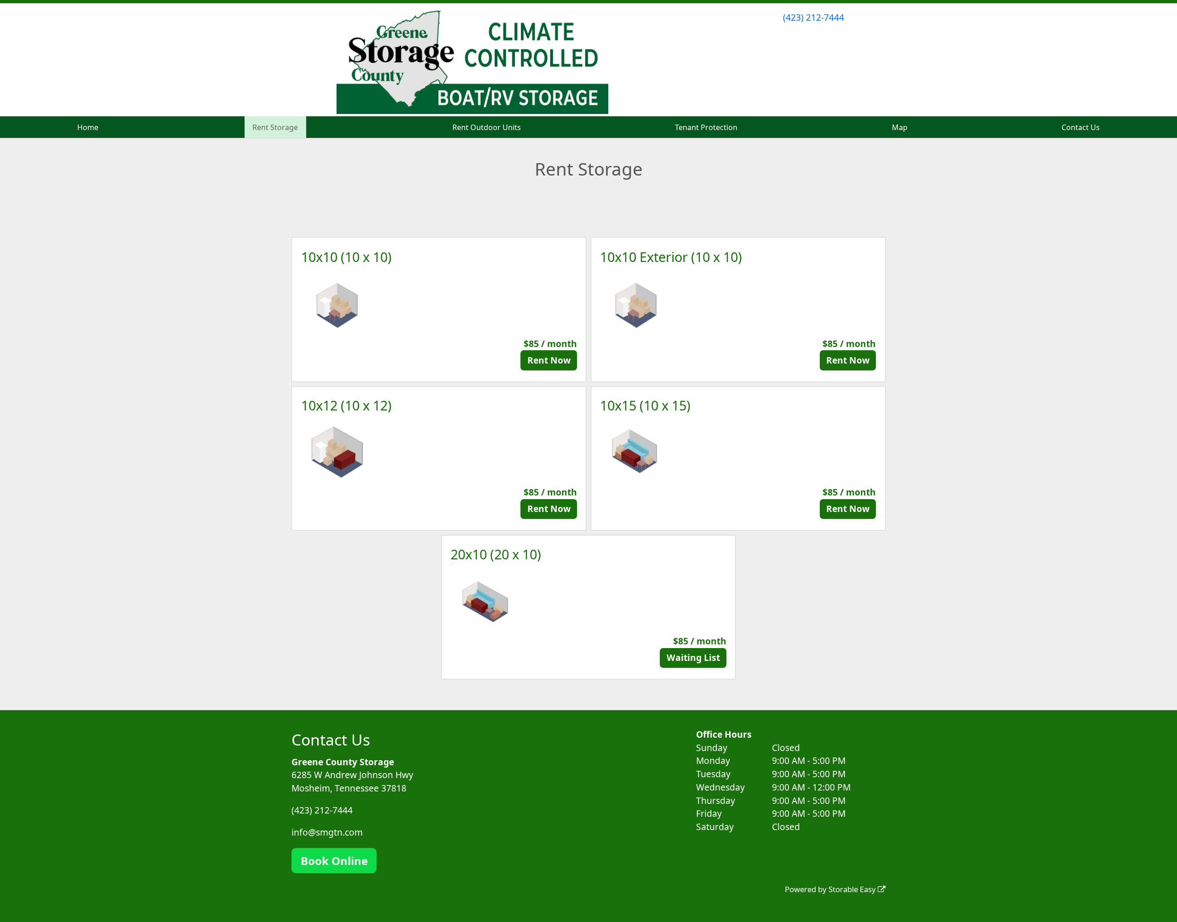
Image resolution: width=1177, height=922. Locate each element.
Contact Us (1081, 127)
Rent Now (549, 360)
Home (87, 127)
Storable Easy (853, 889)
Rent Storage (275, 127)
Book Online (334, 860)
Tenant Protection (706, 127)
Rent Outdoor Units (486, 127)
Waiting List (693, 657)
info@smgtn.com (327, 832)
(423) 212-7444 (813, 17)
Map (900, 127)
